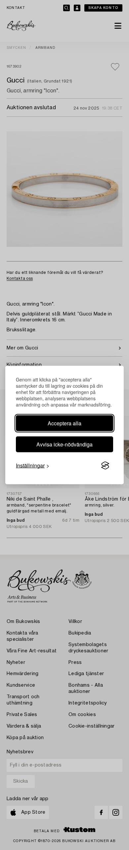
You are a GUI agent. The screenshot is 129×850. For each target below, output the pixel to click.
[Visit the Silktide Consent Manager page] (105, 466)
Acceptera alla (64, 423)
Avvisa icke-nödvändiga (64, 444)
